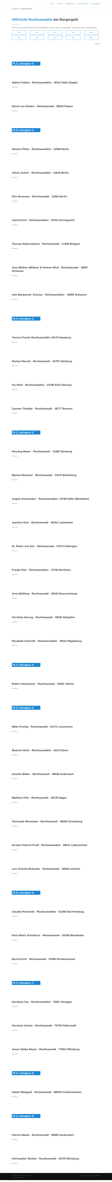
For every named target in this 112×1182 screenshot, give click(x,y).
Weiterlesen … (15, 87)
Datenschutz (92, 1175)
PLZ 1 (37, 32)
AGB (80, 1175)
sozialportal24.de (16, 8)
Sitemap (98, 1175)
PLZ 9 (91, 37)
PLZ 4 (91, 32)
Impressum (85, 1175)
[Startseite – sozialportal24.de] (19, 4)
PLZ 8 (73, 37)
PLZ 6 (37, 37)
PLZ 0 (19, 32)
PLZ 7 (55, 37)
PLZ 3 (73, 32)
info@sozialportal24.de (18, 1177)
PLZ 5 (19, 37)
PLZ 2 (55, 32)
